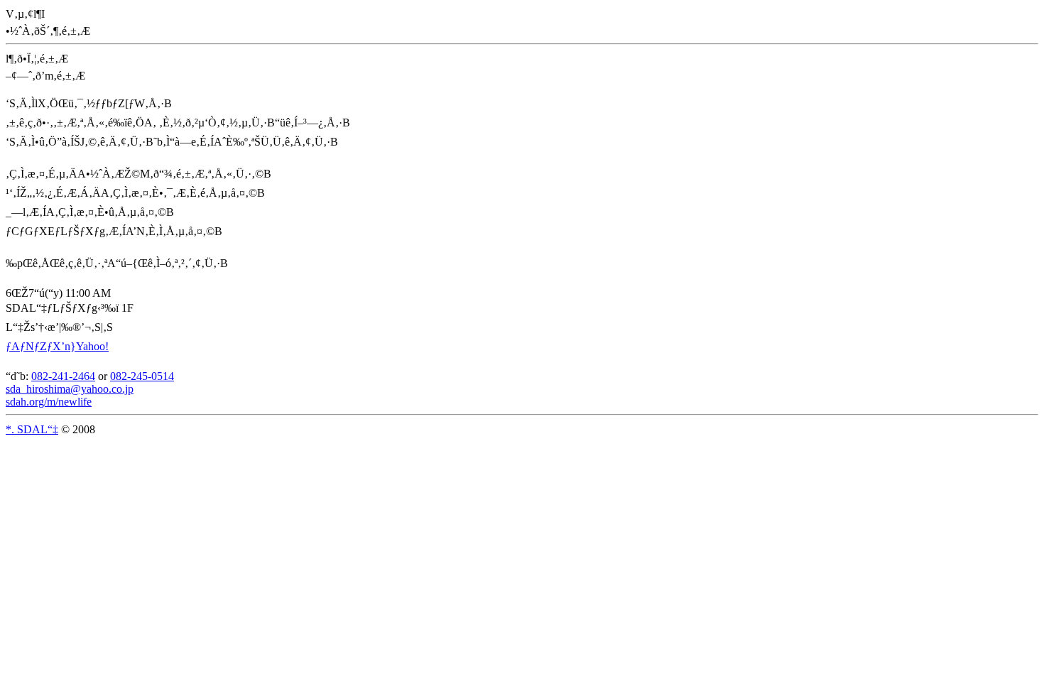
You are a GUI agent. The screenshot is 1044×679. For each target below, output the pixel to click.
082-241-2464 (63, 376)
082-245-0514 (142, 376)
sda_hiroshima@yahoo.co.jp (70, 389)
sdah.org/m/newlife (49, 402)
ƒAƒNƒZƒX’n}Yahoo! (57, 346)
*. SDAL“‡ (32, 429)
